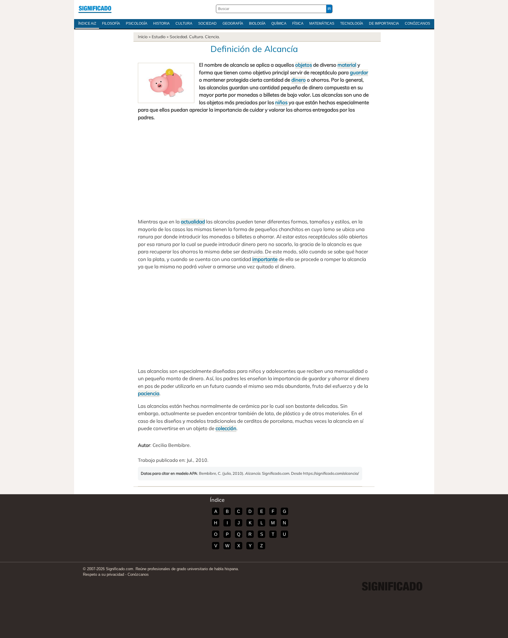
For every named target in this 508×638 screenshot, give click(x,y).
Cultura (184, 23)
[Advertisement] (254, 169)
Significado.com (94, 9)
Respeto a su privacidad (103, 574)
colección (225, 428)
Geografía (233, 23)
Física (297, 23)
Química (278, 23)
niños (281, 102)
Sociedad (207, 23)
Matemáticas (321, 23)
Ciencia (212, 36)
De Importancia (384, 23)
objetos (303, 65)
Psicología (136, 23)
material (346, 65)
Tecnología (351, 23)
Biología (257, 23)
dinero (298, 80)
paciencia (148, 393)
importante (265, 259)
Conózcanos (417, 23)
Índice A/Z (87, 23)
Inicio (143, 36)
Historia (161, 23)
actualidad (193, 221)
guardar (359, 72)
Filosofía (111, 23)
